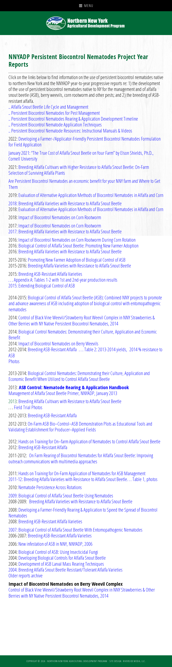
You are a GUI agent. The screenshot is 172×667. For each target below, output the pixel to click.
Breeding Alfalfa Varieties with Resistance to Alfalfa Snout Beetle (70, 251)
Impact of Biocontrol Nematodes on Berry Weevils (58, 343)
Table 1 (138, 479)
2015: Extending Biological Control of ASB (42, 285)
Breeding (70, 569)
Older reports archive (26, 575)
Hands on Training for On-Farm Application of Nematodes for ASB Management (81, 473)
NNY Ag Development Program (86, 23)
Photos (14, 361)
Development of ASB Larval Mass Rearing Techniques (61, 563)
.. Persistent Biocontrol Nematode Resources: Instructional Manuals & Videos (70, 130)
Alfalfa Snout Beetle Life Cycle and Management (49, 106)
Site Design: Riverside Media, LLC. (128, 661)
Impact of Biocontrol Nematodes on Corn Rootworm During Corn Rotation (76, 239)
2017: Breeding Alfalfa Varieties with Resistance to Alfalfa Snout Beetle (65, 231)
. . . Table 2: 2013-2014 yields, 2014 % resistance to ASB (85, 352)
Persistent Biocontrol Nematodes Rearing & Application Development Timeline (74, 118)
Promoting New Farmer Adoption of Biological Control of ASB (76, 259)
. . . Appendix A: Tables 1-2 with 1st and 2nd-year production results (63, 279)
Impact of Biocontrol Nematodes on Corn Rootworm (59, 217)
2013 (13, 401)
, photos (150, 479)
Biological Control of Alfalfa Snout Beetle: (51, 245)
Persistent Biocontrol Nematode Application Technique (55, 124)
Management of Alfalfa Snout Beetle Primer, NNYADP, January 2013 (63, 393)
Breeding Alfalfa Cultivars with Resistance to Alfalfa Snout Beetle (69, 401)
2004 (13, 569)
